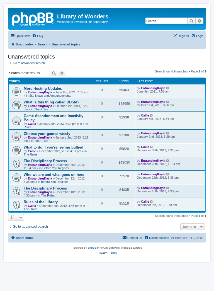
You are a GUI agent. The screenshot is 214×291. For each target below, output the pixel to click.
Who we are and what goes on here (54, 175)
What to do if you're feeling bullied (53, 147)
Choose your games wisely (47, 134)
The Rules (41, 109)
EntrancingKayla (40, 92)
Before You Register (55, 168)
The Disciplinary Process (45, 161)
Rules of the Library (41, 202)
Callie (32, 123)
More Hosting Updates (43, 88)
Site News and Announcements (50, 95)
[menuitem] (37, 36)
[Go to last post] (168, 88)
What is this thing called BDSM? (51, 102)
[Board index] (33, 18)
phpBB (92, 247)
